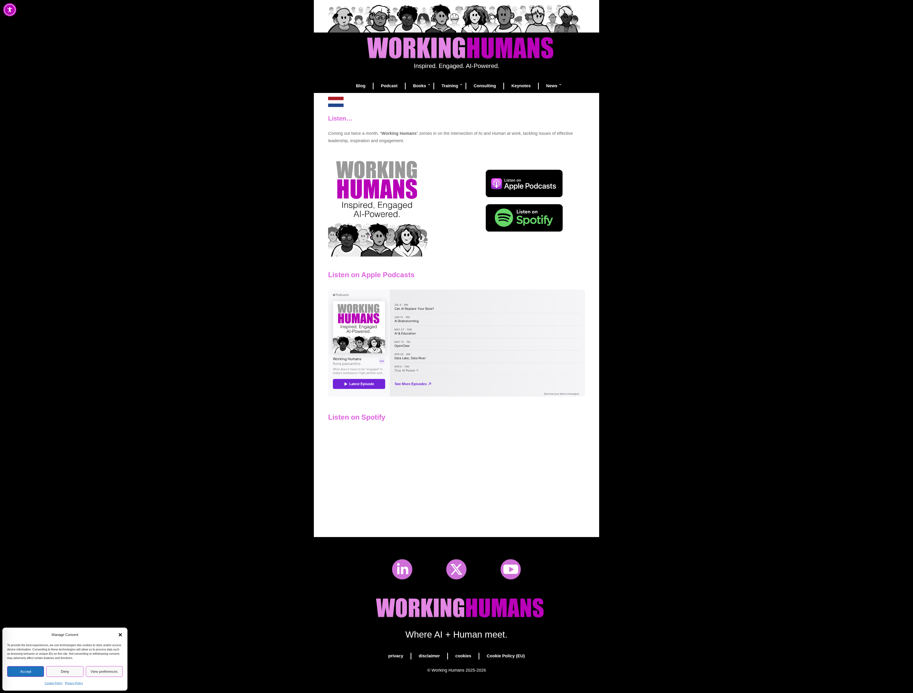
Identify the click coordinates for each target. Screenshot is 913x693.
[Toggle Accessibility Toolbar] (10, 10)
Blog (360, 85)
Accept (25, 671)
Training (450, 85)
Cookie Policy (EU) (506, 656)
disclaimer (429, 656)
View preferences (104, 671)
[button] (120, 634)
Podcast (389, 85)
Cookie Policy (54, 683)
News (551, 85)
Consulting (485, 85)
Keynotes (521, 85)
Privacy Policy (74, 683)
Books (419, 85)
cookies (463, 656)
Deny (65, 671)
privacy (395, 656)
